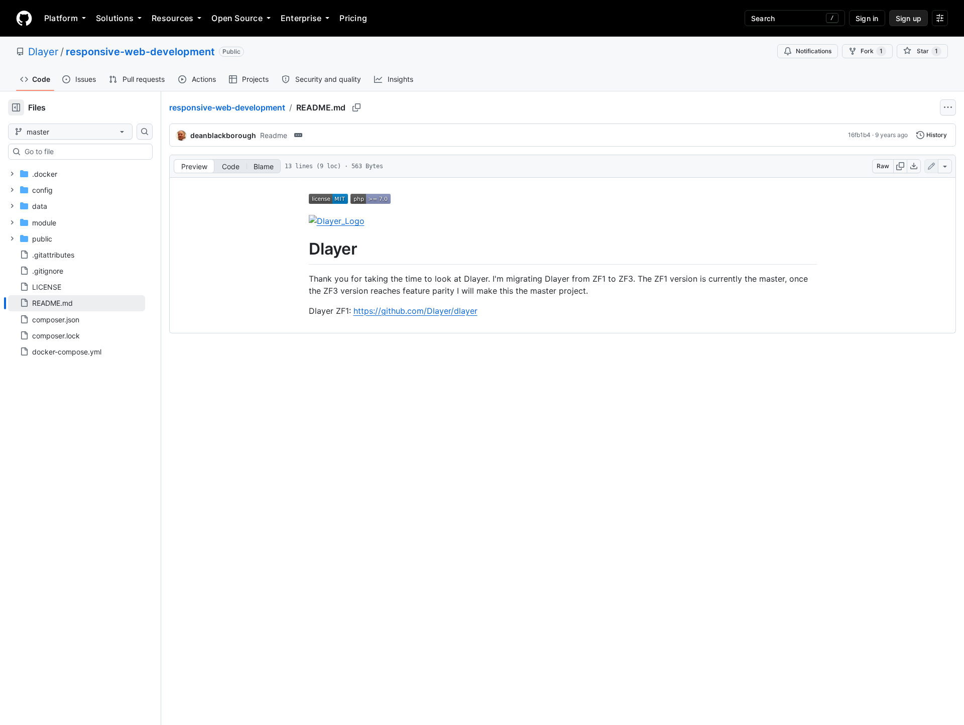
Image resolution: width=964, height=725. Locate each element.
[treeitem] (76, 303)
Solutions (115, 18)
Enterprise (301, 18)
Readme (273, 135)
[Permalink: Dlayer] (302, 249)
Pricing (353, 18)
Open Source (237, 18)
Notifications (813, 51)
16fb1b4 (859, 135)
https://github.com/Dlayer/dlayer (415, 311)
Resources (172, 18)
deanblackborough (223, 135)
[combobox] (84, 151)
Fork (872, 51)
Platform (61, 18)
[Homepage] (24, 18)
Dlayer (43, 52)
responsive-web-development (140, 52)
